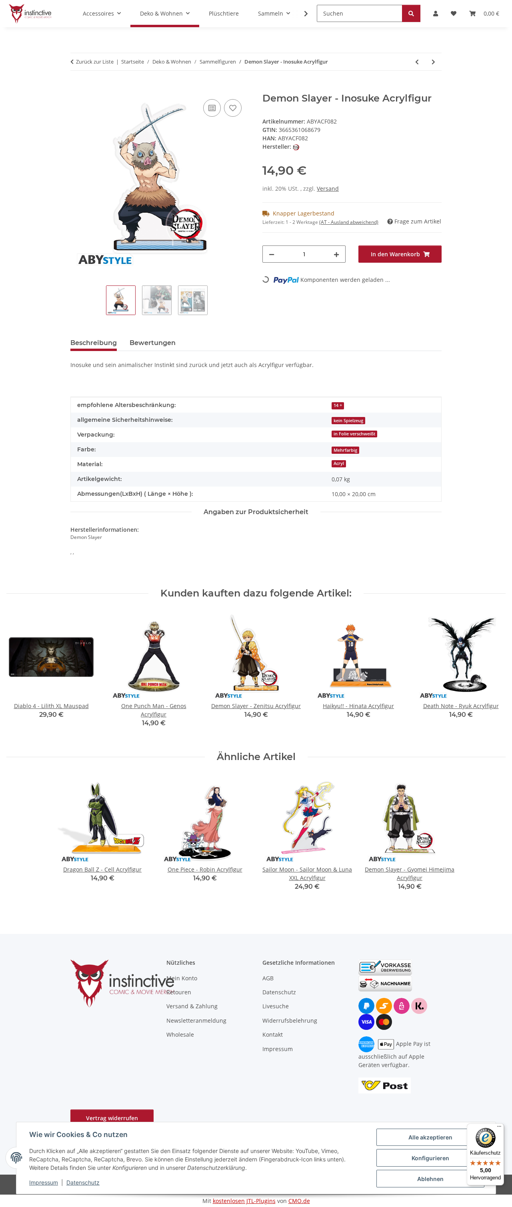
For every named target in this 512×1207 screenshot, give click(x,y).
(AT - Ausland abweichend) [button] (348, 222)
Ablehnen (430, 1178)
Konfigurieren (430, 1158)
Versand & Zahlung (192, 1006)
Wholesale (180, 1034)
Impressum (43, 1182)
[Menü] (499, 1128)
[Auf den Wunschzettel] (233, 108)
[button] (300, 13)
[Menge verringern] (271, 254)
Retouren (178, 992)
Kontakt (272, 1034)
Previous (19, 675)
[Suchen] (411, 13)
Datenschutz (83, 1182)
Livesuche (275, 1006)
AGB (268, 978)
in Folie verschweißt (354, 434)
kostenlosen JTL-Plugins (244, 1201)
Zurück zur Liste (95, 61)
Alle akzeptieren (430, 1137)
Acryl (339, 463)
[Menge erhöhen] (336, 254)
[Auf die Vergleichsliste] (212, 108)
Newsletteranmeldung (196, 1020)
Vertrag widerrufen (112, 1118)
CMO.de (299, 1201)
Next (492, 675)
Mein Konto (181, 978)
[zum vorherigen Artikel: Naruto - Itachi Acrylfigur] (417, 61)
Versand (328, 188)
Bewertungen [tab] (153, 343)
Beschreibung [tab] (93, 343)
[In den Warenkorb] (76, 88)
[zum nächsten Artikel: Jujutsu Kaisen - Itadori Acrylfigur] (433, 61)
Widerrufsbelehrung (289, 1020)
